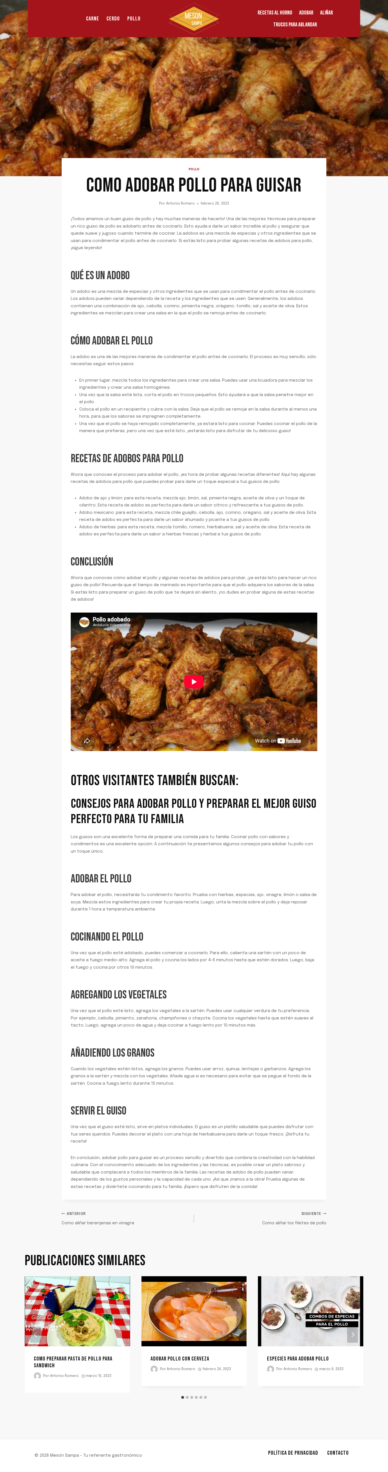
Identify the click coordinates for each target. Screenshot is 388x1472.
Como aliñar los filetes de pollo (294, 1218)
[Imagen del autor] (37, 1376)
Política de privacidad (293, 1453)
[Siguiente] (352, 1334)
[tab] (182, 1397)
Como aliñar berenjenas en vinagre (98, 1218)
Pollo (134, 18)
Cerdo (113, 18)
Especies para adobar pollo (298, 1358)
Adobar (306, 12)
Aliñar (326, 12)
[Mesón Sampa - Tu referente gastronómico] (194, 18)
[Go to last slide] (35, 1334)
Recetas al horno (275, 12)
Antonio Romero (180, 203)
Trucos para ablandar (295, 24)
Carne (92, 18)
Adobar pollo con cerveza (180, 1358)
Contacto (338, 1453)
